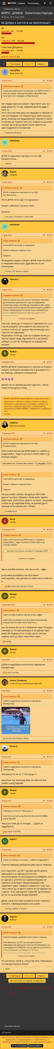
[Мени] (4, 3)
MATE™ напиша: (10, 932)
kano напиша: (9, 610)
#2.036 (50, 691)
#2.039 (50, 850)
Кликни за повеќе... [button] (27, 318)
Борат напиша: (10, 240)
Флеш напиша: (10, 696)
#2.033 (50, 529)
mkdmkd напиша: (11, 187)
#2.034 (50, 604)
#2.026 (50, 80)
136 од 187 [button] (28, 64)
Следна (40, 64)
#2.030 (50, 289)
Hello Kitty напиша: (11, 86)
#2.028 (50, 182)
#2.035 (50, 659)
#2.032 (50, 433)
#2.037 (50, 757)
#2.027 (50, 151)
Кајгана (7, 1032)
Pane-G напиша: (10, 806)
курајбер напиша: (11, 295)
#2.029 (50, 235)
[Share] (44, 80)
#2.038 (50, 801)
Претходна (15, 64)
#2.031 (50, 362)
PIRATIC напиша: (10, 535)
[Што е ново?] (45, 3)
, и (17, 271)
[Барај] (50, 3)
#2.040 (50, 927)
